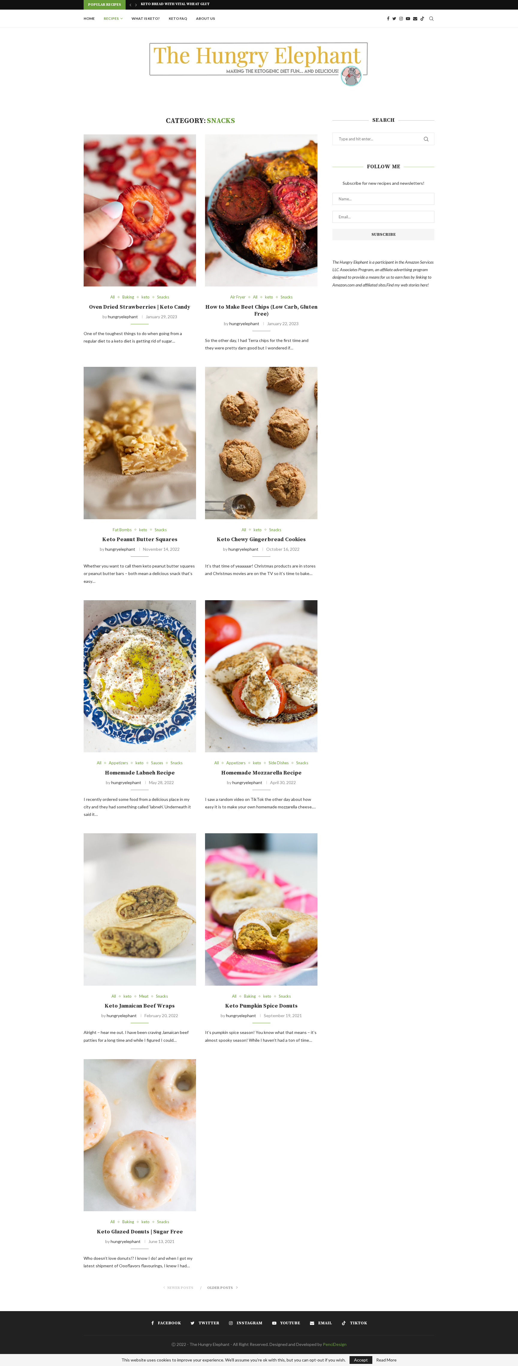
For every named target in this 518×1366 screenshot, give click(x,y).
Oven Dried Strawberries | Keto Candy (139, 307)
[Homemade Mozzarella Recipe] (261, 676)
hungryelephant (123, 316)
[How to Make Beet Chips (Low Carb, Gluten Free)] (261, 210)
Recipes (111, 18)
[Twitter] (394, 18)
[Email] (415, 18)
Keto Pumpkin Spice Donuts (261, 1005)
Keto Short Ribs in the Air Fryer (173, 5)
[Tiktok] (422, 18)
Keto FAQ (178, 18)
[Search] (431, 18)
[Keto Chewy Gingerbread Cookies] (261, 443)
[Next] (136, 5)
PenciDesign (335, 1344)
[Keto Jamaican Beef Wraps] (140, 909)
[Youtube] (408, 18)
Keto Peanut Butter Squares (139, 539)
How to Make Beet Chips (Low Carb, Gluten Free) (261, 310)
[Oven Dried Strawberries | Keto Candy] (140, 210)
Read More (386, 1360)
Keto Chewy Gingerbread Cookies (261, 539)
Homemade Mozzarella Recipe (261, 772)
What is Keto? (146, 18)
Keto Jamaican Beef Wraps (140, 1005)
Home (89, 18)
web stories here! (415, 284)
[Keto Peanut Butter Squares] (140, 443)
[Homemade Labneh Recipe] (140, 676)
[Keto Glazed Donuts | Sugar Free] (140, 1135)
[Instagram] (401, 18)
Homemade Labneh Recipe (140, 772)
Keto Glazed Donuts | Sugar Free (140, 1231)
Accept (361, 1359)
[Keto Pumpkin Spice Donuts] (261, 909)
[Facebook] (388, 18)
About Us (205, 18)
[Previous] (130, 5)
